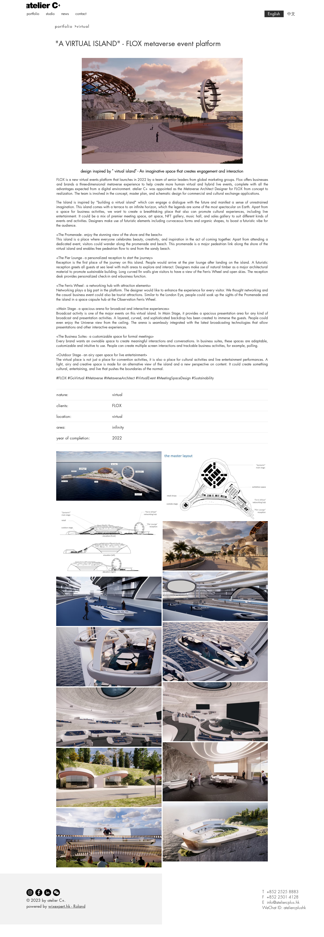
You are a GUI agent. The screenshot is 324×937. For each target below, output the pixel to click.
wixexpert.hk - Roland (66, 906)
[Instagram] (30, 892)
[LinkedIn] (47, 892)
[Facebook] (38, 892)
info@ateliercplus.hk (283, 902)
